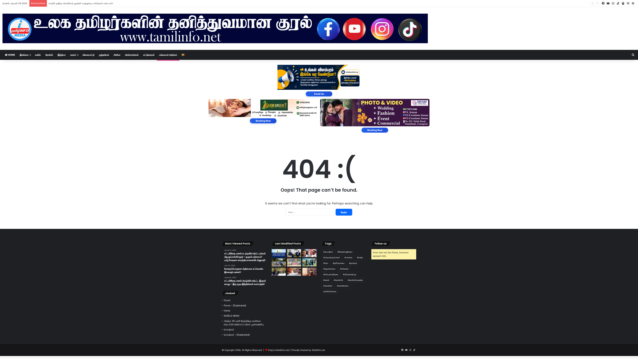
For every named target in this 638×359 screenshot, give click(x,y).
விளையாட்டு (88, 54)
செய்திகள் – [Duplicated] (237, 334)
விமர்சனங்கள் (132, 54)
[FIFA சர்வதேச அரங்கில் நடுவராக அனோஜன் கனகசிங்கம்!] (279, 272)
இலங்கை (24, 54)
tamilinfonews (329, 291)
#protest (353, 263)
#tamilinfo (338, 280)
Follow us (381, 243)
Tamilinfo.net (318, 350)
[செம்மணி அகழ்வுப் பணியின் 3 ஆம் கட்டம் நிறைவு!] (309, 262)
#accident (328, 252)
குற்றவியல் (104, 54)
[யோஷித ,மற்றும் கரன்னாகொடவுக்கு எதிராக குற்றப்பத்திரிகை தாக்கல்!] (309, 253)
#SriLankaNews (330, 274)
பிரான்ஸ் (49, 54)
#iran (325, 263)
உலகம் (73, 54)
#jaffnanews (338, 263)
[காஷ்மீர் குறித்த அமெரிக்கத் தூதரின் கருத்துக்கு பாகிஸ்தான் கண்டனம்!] (294, 253)
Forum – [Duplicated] (235, 305)
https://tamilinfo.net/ (279, 350)
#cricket (348, 257)
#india (360, 257)
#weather (327, 286)
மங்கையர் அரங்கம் (168, 54)
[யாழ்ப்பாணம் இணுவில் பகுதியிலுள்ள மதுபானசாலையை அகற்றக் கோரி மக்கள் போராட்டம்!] (294, 262)
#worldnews (342, 286)
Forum (227, 300)
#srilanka (344, 269)
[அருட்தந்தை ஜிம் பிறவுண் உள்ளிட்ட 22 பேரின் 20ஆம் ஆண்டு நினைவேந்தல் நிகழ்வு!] (279, 262)
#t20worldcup (349, 274)
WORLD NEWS (231, 315)
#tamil (326, 280)
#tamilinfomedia (355, 280)
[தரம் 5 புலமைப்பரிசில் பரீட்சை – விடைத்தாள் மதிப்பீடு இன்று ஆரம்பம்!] (294, 272)
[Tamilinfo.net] (215, 28)
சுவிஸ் (38, 54)
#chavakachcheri (331, 257)
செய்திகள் (229, 329)
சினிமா (117, 54)
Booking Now (263, 120)
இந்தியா (62, 54)
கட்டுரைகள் (149, 54)
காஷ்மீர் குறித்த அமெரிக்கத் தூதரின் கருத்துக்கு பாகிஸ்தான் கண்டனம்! (81, 3)
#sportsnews (329, 269)
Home (11, 54)
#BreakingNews (344, 252)
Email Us (319, 93)
